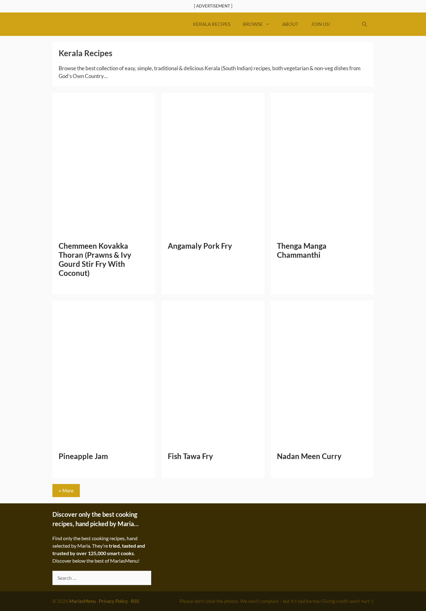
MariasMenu (82, 601)
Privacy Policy (113, 601)
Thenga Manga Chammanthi (302, 250)
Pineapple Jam (83, 456)
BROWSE (253, 24)
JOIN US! (320, 24)
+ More (66, 490)
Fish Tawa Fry (190, 456)
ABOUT (290, 24)
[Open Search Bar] (364, 24)
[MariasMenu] (96, 24)
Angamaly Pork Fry (200, 245)
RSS (135, 601)
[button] (345, 24)
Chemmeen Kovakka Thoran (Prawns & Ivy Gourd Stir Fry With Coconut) (95, 259)
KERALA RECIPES (211, 24)
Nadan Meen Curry (309, 456)
